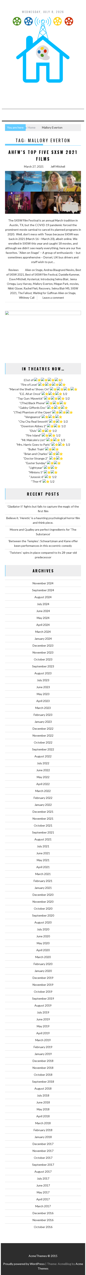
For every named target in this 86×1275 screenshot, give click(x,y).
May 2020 (43, 943)
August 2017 (43, 1171)
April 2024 (43, 624)
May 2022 (43, 777)
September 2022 (43, 749)
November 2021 (43, 818)
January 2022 (43, 804)
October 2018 (43, 1074)
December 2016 (43, 1213)
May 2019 (43, 1026)
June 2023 (43, 687)
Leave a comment (53, 297)
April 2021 (43, 867)
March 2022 (43, 791)
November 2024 (43, 583)
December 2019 (43, 977)
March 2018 (43, 1123)
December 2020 (43, 894)
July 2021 (43, 846)
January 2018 (43, 1137)
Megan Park (61, 283)
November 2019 (43, 984)
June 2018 (43, 1102)
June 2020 (43, 936)
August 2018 (43, 1088)
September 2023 (43, 666)
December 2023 (43, 645)
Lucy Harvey (24, 283)
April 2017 (43, 1199)
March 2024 (43, 631)
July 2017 (43, 1178)
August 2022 (43, 756)
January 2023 (43, 721)
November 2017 (43, 1151)
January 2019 (43, 1054)
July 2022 (43, 763)
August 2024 (43, 597)
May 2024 (43, 618)
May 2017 (43, 1192)
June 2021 (43, 853)
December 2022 (43, 728)
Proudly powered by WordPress (24, 1264)
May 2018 (43, 1109)
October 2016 (43, 1227)
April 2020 (43, 950)
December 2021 (43, 811)
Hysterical (33, 279)
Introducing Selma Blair (54, 279)
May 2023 (43, 694)
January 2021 (43, 888)
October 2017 (43, 1157)
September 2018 (43, 1081)
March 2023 (43, 708)
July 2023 (43, 680)
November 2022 (43, 735)
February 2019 (43, 1047)
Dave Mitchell (17, 279)
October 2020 (43, 908)
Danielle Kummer (69, 274)
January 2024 (43, 638)
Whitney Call (26, 297)
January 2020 (43, 971)
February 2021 (43, 881)
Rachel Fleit (31, 288)
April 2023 (43, 701)
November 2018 (43, 1067)
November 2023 (43, 652)
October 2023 (43, 659)
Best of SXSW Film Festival (41, 274)
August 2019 (43, 1005)
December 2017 (43, 1144)
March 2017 (43, 1206)
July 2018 (43, 1095)
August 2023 (43, 673)
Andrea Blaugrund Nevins (59, 270)
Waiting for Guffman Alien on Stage (54, 293)
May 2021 (43, 860)
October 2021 (43, 825)
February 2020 (43, 964)
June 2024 (43, 611)
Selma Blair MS (61, 288)
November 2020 (43, 901)
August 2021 (43, 839)
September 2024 (43, 590)
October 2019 (43, 991)
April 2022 (43, 784)
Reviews (14, 270)
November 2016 (43, 1220)
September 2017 (43, 1164)
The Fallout (25, 293)
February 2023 (43, 714)
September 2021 (43, 832)
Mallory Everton (43, 283)
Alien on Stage (33, 270)
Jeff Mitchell (58, 166)
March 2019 (43, 1040)
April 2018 (43, 1116)
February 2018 (43, 1130)
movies (74, 283)
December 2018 (43, 1061)
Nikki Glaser (15, 288)
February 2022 (43, 798)
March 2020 (43, 957)
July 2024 (43, 604)
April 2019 (43, 1033)
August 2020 (43, 922)
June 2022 (43, 770)
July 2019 (43, 1012)
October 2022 (43, 742)
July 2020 (43, 929)
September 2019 (43, 998)
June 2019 (43, 1019)
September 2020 (43, 915)
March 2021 (43, 874)
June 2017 (43, 1185)
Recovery (44, 288)
